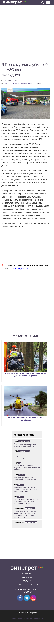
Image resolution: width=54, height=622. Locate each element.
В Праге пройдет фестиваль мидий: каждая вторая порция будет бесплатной (25, 489)
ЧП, (6, 83)
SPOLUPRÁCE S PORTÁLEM (27, 584)
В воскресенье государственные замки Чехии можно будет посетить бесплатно (26, 501)
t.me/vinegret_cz (18, 268)
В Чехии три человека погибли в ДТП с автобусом (26, 418)
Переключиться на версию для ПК (27, 618)
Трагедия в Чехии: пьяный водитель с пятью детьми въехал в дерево (25, 374)
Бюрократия (29, 508)
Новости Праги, (14, 83)
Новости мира (24, 441)
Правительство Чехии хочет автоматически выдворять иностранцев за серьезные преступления (25, 514)
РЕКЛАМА (27, 581)
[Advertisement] (27, 35)
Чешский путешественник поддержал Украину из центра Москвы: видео (26, 456)
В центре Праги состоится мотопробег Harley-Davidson (25, 478)
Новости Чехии (26, 83)
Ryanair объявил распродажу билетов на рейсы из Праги (25, 445)
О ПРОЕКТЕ (27, 573)
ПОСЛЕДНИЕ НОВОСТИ (24, 435)
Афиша (21, 475)
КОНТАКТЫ (27, 577)
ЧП (20, 463)
